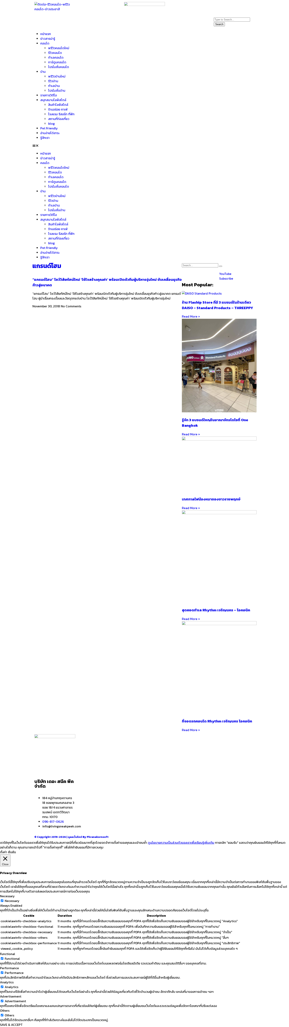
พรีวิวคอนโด (91, 771)
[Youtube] (240, 7)
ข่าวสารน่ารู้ (47, 38)
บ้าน (43, 71)
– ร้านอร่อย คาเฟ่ (180, 755)
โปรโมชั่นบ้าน (57, 90)
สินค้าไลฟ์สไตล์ (58, 104)
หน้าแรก (45, 33)
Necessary (12, 900)
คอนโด (44, 43)
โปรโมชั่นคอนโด (58, 66)
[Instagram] (229, 7)
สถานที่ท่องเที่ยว (58, 118)
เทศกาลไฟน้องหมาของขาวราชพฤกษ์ (211, 499)
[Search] (220, 266)
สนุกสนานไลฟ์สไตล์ (53, 100)
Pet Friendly (49, 128)
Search (219, 24)
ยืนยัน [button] (12, 852)
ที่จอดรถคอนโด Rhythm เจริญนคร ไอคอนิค (217, 721)
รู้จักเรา (45, 137)
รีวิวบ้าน (53, 81)
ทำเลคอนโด (56, 57)
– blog (173, 750)
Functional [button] (7, 953)
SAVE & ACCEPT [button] (11, 1024)
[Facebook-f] (219, 7)
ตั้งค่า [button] (3, 852)
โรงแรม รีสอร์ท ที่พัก (61, 114)
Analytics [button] (7, 982)
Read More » (191, 316)
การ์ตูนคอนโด (57, 62)
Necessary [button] (7, 896)
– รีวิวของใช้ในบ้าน (181, 760)
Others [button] (4, 1010)
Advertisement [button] (10, 996)
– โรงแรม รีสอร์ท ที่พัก (183, 769)
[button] (144, 145)
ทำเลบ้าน (54, 85)
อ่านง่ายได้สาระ (50, 133)
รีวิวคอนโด (55, 52)
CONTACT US (227, 769)
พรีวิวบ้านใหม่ (56, 76)
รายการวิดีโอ (48, 95)
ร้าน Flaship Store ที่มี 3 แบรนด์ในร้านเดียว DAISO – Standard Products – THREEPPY (217, 304)
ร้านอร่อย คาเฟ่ (58, 109)
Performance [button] (9, 968)
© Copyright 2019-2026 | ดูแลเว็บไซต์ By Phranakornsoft (71, 837)
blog (51, 123)
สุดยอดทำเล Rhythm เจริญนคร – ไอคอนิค (216, 610)
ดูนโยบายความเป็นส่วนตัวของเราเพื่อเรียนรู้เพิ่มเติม (181, 842)
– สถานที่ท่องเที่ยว (181, 765)
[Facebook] (187, 276)
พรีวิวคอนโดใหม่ (58, 48)
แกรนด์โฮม (46, 266)
